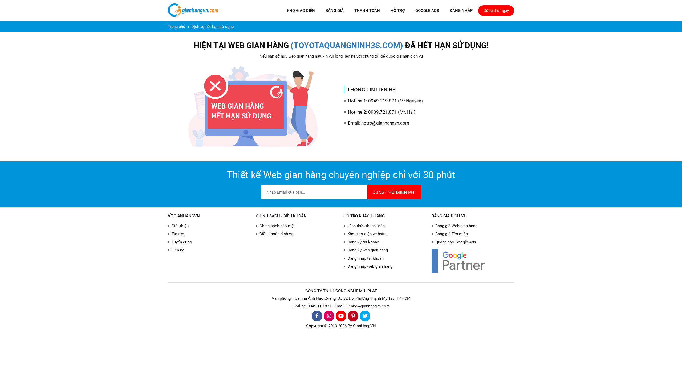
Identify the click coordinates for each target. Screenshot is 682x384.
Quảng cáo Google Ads (455, 242)
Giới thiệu (180, 225)
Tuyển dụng (182, 242)
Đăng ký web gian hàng (367, 250)
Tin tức (178, 233)
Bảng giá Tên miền (451, 233)
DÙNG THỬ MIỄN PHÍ (394, 192)
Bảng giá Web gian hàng (456, 225)
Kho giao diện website (367, 233)
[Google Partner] (473, 261)
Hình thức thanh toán (366, 225)
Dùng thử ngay (496, 10)
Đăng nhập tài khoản (365, 258)
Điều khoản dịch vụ (276, 233)
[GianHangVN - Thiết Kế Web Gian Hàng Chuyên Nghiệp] (194, 10)
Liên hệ (178, 250)
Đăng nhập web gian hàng (369, 266)
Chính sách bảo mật (277, 225)
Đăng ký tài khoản (363, 242)
